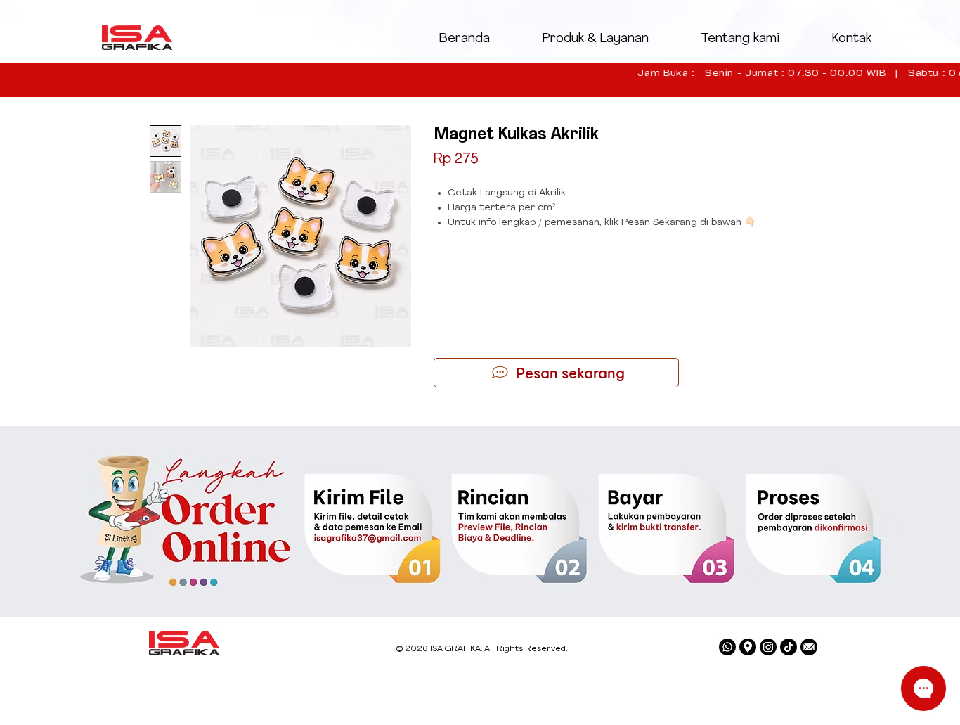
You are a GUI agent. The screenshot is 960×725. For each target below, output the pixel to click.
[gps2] (747, 647)
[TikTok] (788, 647)
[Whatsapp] (727, 647)
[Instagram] (768, 647)
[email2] (808, 647)
